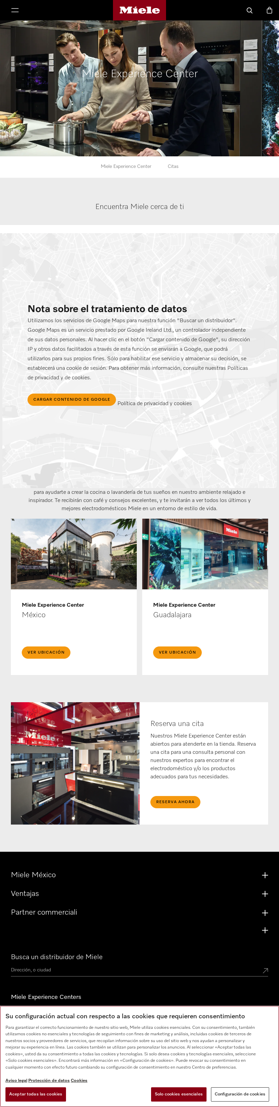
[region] (139, 1056)
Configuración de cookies (240, 1094)
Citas (173, 166)
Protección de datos (49, 1080)
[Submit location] (265, 971)
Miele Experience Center (126, 166)
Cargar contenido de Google (71, 400)
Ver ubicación (46, 653)
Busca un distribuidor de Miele (57, 957)
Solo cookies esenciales (179, 1094)
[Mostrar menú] (15, 11)
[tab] (140, 213)
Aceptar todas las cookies (35, 1094)
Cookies (79, 1080)
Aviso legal (16, 1080)
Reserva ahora (175, 802)
